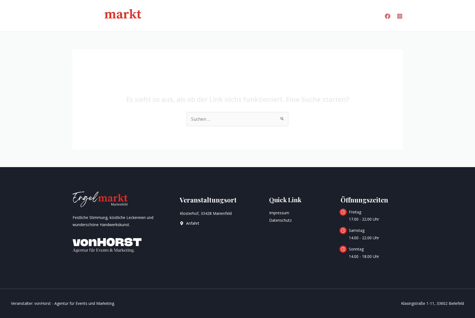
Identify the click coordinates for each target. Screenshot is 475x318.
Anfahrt (317, 15)
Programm (247, 15)
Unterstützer (353, 15)
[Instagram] (399, 16)
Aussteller (284, 15)
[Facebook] (387, 16)
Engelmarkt (208, 15)
